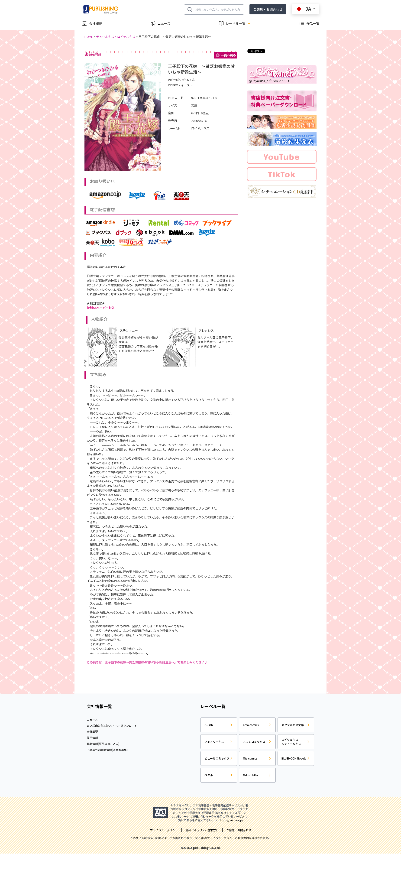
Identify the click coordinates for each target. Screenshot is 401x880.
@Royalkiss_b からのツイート (269, 80)
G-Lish (208, 725)
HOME (88, 36)
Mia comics (250, 758)
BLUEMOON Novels (293, 758)
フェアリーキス (214, 742)
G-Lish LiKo (250, 775)
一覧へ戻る (226, 55)
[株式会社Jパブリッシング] (101, 9)
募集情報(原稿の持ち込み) (103, 744)
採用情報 (92, 738)
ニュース (164, 23)
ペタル (208, 775)
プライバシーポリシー (221, 838)
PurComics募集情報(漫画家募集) (107, 750)
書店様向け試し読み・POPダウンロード (112, 725)
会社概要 (95, 23)
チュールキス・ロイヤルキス (115, 36)
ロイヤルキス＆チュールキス (291, 741)
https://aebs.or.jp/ (231, 820)
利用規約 (243, 838)
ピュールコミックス (217, 758)
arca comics (251, 725)
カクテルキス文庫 (292, 725)
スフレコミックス (254, 742)
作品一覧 (312, 23)
